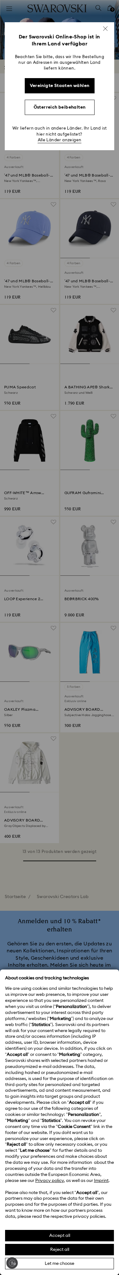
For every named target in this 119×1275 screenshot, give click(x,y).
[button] (105, 28)
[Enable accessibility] (12, 1263)
